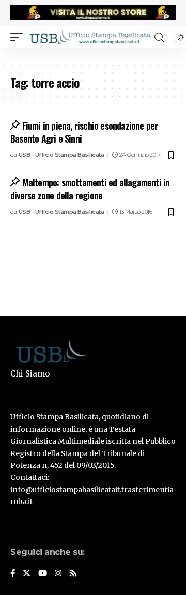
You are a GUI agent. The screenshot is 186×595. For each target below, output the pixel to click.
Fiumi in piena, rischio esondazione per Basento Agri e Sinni (84, 132)
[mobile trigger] (19, 37)
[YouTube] (42, 574)
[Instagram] (58, 574)
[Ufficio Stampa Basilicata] (90, 37)
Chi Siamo (30, 374)
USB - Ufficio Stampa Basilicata (61, 155)
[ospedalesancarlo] (93, 54)
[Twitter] (26, 574)
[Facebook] (12, 574)
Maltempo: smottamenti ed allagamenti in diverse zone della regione (89, 189)
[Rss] (73, 574)
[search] (159, 37)
